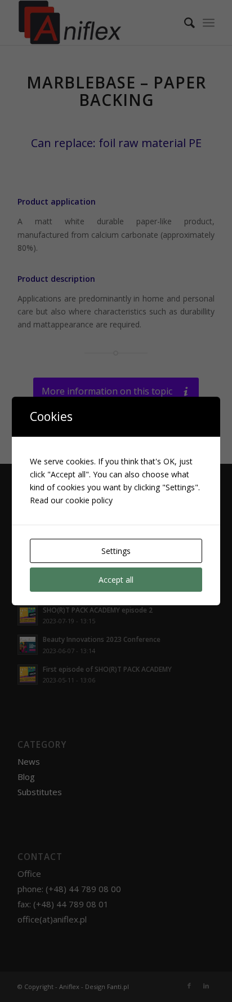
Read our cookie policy (71, 500)
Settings (116, 551)
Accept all (116, 579)
